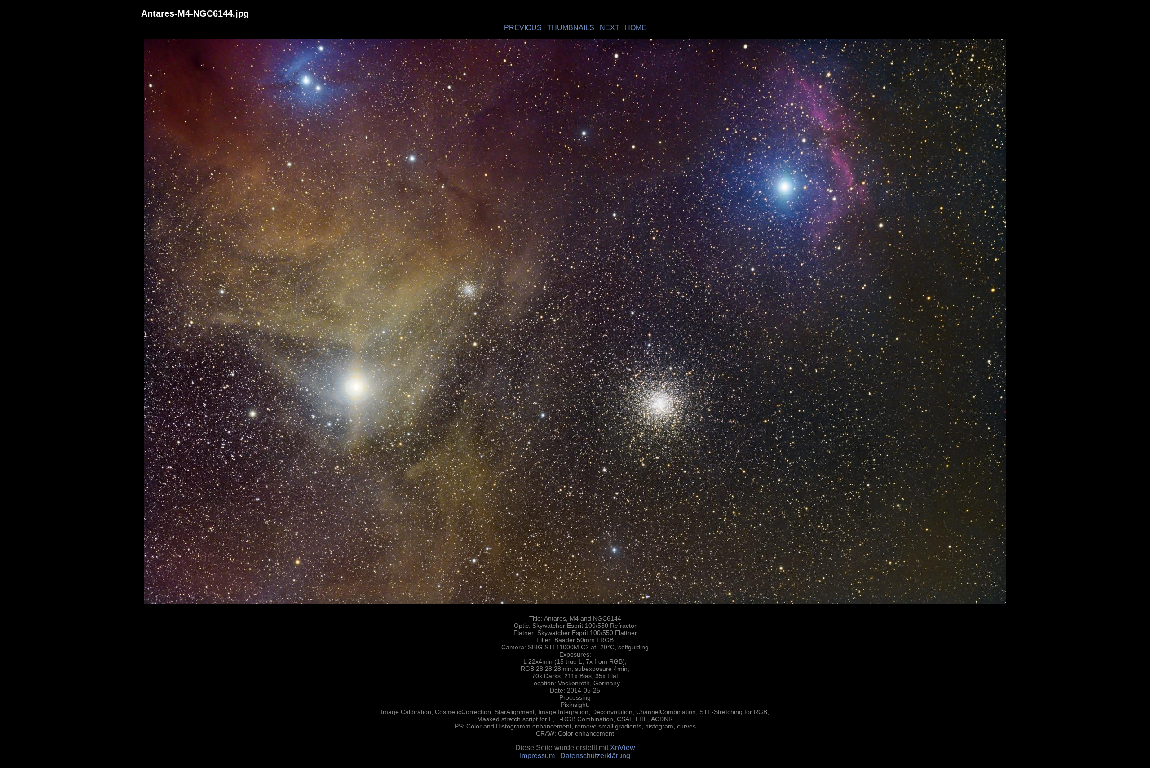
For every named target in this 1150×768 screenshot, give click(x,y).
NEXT (609, 27)
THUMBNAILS (570, 27)
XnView (622, 747)
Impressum (537, 755)
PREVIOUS (523, 27)
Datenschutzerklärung (595, 755)
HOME (635, 27)
